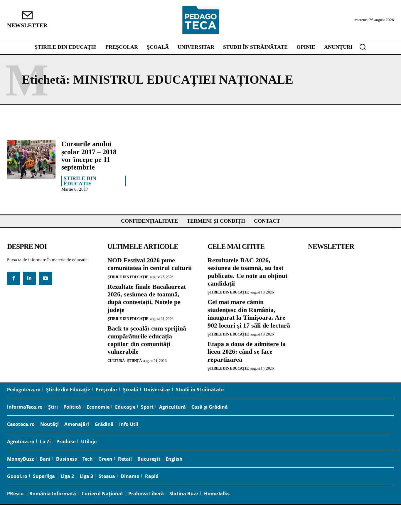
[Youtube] (45, 278)
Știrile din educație (80, 181)
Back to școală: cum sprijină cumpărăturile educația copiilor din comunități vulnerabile (146, 340)
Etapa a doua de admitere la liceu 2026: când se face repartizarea (247, 351)
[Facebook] (13, 278)
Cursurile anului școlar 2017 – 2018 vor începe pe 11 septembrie (89, 155)
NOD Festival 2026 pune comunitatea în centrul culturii (149, 263)
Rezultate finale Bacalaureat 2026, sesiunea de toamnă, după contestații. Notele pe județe (146, 298)
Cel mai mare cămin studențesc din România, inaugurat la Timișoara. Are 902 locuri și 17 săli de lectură (249, 313)
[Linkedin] (29, 278)
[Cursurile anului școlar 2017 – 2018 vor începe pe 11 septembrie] (31, 159)
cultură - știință (124, 360)
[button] (362, 47)
